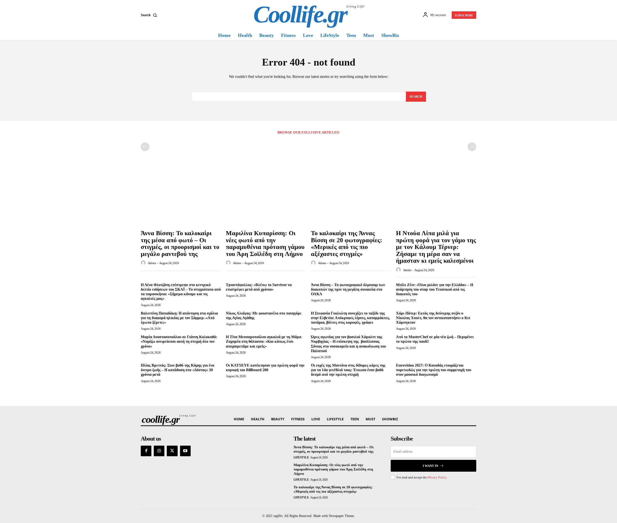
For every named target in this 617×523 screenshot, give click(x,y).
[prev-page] (145, 146)
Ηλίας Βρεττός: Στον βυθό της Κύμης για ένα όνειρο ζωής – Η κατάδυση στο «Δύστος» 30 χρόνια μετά (177, 369)
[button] (150, 15)
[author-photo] (144, 263)
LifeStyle (301, 457)
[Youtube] (185, 451)
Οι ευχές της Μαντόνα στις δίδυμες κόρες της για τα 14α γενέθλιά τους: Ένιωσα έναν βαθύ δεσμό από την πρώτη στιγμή (348, 369)
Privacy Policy (437, 477)
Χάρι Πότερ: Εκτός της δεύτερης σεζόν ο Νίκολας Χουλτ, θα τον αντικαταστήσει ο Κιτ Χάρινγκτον (433, 317)
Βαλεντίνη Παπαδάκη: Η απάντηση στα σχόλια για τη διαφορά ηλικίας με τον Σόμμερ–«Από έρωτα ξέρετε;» (179, 317)
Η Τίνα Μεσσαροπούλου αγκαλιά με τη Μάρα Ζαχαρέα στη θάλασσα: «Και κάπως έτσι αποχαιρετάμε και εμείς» (263, 341)
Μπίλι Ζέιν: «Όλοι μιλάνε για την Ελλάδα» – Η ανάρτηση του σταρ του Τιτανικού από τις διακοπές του (434, 289)
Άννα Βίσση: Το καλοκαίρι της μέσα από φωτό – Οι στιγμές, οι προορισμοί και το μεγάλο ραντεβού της (180, 243)
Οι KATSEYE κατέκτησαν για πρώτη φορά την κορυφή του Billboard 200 (265, 367)
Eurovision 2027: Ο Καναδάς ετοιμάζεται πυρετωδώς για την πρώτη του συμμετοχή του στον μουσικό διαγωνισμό (433, 369)
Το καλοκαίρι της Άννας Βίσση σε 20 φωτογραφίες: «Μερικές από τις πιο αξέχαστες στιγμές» (346, 243)
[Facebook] (146, 451)
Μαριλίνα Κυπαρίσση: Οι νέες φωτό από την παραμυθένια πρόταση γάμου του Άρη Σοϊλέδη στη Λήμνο (265, 243)
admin (152, 263)
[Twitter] (172, 451)
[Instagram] (159, 451)
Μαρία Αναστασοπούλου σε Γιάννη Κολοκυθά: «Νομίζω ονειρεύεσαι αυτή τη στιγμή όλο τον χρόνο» (179, 341)
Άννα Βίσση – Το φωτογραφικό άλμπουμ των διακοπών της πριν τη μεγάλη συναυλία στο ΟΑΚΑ (348, 289)
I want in (430, 466)
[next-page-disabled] (472, 146)
